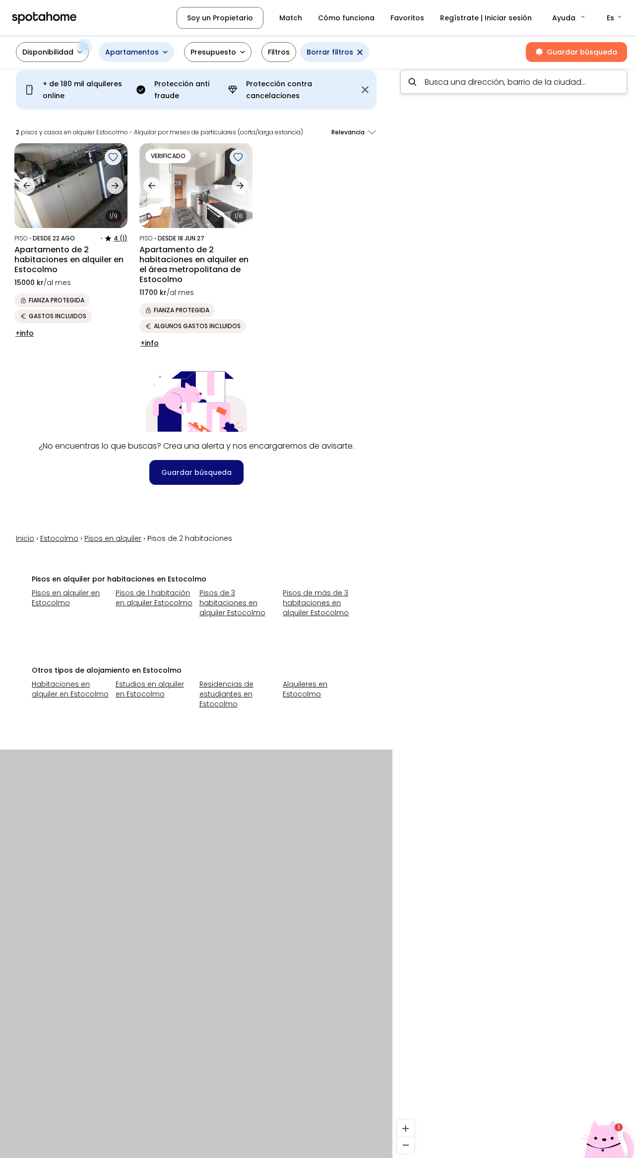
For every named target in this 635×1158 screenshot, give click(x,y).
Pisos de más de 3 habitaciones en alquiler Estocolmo (316, 603)
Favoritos (407, 18)
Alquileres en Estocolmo (305, 689)
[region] (513, 610)
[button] (569, 17)
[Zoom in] (405, 1128)
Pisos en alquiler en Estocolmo (66, 598)
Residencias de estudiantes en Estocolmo (226, 694)
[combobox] (513, 82)
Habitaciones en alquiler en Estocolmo (70, 689)
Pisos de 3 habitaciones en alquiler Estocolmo (232, 603)
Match (290, 18)
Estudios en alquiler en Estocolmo (150, 689)
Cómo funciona (346, 18)
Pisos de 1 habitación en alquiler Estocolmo (154, 598)
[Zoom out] (405, 1145)
